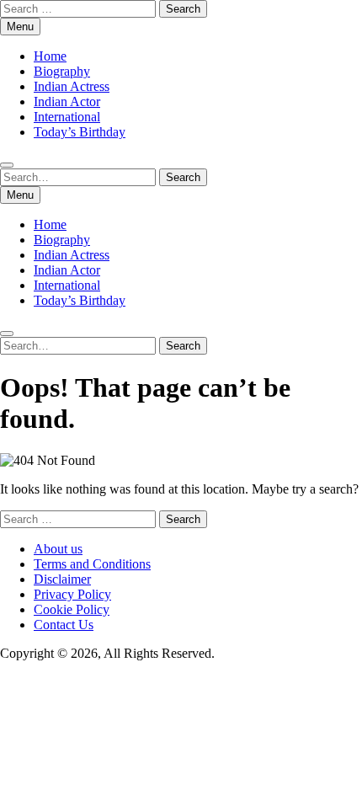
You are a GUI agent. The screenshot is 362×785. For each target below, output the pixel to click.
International (67, 116)
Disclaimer (62, 579)
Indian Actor (67, 101)
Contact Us (63, 624)
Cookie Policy (71, 609)
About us (58, 549)
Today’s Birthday (79, 132)
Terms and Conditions (92, 564)
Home (50, 56)
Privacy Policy (72, 594)
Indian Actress (71, 86)
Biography (62, 71)
